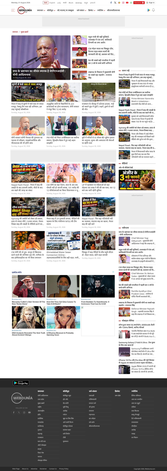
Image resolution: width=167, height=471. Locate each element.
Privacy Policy (63, 469)
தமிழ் (59, 3)
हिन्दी (45, 3)
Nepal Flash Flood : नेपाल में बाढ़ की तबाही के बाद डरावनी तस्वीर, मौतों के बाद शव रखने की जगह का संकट (27, 187)
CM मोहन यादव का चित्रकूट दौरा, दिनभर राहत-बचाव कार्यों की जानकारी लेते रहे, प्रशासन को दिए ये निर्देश (101, 51)
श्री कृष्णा (92, 407)
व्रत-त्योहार (92, 418)
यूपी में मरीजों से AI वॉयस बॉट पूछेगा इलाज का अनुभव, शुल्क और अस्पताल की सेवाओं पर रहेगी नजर (98, 140)
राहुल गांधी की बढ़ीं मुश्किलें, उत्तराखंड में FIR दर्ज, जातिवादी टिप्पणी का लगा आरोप (100, 39)
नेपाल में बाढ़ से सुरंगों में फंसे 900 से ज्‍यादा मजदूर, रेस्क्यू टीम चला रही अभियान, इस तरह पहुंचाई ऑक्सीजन (27, 106)
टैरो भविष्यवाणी (136, 418)
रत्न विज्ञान (134, 437)
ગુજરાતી (92, 3)
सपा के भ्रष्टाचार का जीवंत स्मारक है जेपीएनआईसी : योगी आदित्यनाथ (39, 72)
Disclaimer (43, 469)
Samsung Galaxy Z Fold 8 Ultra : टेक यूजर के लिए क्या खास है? (137, 343)
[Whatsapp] (131, 2)
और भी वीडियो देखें (126, 167)
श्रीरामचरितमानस (113, 10)
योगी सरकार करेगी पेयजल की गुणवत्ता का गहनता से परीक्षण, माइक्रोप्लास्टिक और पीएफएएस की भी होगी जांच (26, 140)
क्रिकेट (90, 10)
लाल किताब (135, 411)
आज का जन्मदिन (136, 399)
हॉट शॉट (65, 399)
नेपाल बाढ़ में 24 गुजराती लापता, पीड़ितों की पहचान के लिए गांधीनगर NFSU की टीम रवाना (63, 221)
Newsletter (138, 3)
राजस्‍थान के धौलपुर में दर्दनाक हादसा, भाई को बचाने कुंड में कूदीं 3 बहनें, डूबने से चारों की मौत (98, 106)
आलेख (65, 411)
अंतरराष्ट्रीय (41, 411)
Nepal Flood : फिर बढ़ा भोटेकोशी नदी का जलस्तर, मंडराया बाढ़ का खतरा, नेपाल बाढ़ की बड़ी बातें (97, 221)
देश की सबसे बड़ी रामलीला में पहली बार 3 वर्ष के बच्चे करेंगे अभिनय (101, 61)
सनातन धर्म (92, 403)
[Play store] (149, 10)
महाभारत (92, 414)
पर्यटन (65, 414)
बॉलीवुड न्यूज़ (67, 395)
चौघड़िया (134, 426)
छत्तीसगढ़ (41, 426)
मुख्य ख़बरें (24, 32)
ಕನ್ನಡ (86, 3)
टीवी (64, 437)
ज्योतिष (100, 10)
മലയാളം (78, 3)
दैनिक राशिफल (136, 395)
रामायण (91, 411)
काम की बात (42, 441)
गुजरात (40, 430)
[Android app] (21, 383)
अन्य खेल (118, 395)
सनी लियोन (66, 433)
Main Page (16, 469)
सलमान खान (67, 430)
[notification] (153, 10)
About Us (25, 469)
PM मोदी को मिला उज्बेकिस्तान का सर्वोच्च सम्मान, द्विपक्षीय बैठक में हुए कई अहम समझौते (63, 140)
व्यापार (40, 456)
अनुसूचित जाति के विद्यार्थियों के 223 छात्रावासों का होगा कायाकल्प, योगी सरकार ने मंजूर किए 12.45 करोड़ (63, 106)
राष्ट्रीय (39, 407)
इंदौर (39, 414)
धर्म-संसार (80, 10)
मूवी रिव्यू (66, 407)
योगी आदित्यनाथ (43, 395)
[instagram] (123, 2)
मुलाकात (65, 441)
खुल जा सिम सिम (68, 418)
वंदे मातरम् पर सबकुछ (65, 10)
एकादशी (91, 395)
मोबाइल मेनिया (128, 320)
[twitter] (115, 2)
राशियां (133, 407)
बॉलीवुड (50, 10)
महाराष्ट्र (40, 433)
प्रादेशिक (40, 418)
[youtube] (127, 2)
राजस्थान (40, 437)
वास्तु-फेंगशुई (135, 414)
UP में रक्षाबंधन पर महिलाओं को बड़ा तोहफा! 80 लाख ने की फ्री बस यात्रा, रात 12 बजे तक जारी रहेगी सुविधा (98, 187)
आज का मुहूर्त (135, 403)
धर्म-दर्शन (92, 422)
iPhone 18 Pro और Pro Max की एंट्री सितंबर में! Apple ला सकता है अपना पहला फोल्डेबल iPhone (136, 361)
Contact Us (53, 469)
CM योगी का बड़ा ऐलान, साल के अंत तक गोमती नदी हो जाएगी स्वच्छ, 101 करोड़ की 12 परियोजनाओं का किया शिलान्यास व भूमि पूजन (63, 187)
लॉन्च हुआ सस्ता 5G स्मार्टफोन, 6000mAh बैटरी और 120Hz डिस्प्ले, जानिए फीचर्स (137, 326)
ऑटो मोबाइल (42, 445)
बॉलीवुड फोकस (68, 426)
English (52, 3)
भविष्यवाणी (92, 399)
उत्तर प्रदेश (41, 399)
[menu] (13, 10)
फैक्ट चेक (41, 453)
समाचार (40, 10)
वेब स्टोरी (66, 403)
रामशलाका (134, 422)
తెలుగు (71, 3)
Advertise (34, 469)
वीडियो (124, 163)
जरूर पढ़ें (125, 70)
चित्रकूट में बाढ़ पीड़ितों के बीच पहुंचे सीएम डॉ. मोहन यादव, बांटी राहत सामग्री (97, 253)
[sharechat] (119, 2)
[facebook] (111, 2)
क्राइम (39, 449)
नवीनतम (125, 227)
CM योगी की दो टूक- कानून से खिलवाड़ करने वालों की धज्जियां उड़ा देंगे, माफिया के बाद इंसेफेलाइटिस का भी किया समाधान (27, 255)
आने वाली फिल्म (68, 422)
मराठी (64, 3)
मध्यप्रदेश (41, 422)
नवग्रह (133, 433)
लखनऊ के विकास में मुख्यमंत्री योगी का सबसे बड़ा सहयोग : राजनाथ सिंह (101, 75)
